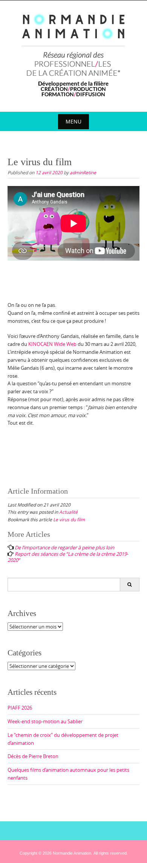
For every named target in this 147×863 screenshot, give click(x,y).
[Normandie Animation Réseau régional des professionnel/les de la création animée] (74, 55)
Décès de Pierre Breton (33, 756)
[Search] (129, 584)
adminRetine (83, 172)
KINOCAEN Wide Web (52, 344)
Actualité (68, 512)
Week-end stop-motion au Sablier (45, 721)
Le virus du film (69, 519)
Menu (73, 121)
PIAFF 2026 (20, 707)
